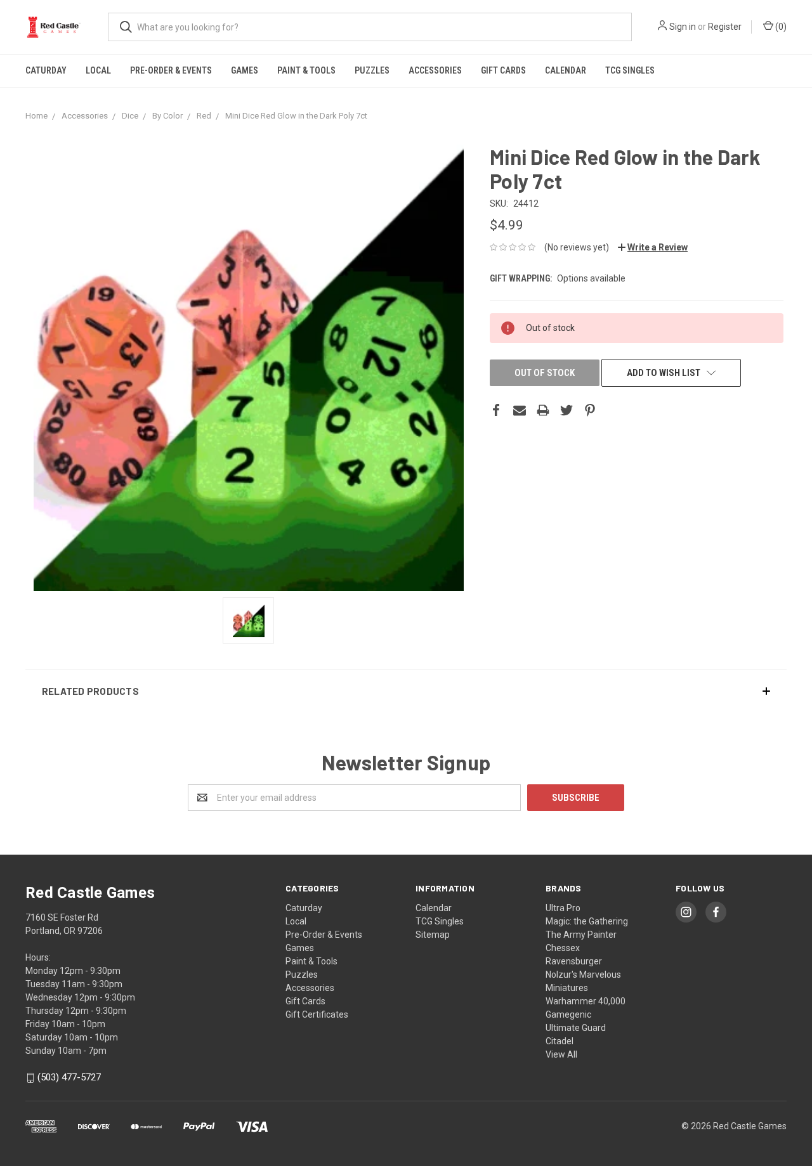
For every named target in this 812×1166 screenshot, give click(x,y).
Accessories (435, 70)
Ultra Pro (563, 908)
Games (244, 70)
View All (561, 1054)
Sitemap (433, 935)
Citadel (559, 1041)
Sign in (682, 27)
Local (98, 70)
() (780, 27)
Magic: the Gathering (587, 921)
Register (725, 27)
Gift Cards (503, 70)
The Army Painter (581, 935)
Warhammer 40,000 (585, 1001)
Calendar (565, 70)
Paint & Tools (306, 70)
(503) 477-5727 (69, 1078)
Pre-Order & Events (171, 70)
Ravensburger (574, 961)
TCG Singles (630, 70)
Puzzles (372, 70)
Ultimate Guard (576, 1028)
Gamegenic (568, 1014)
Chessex (563, 948)
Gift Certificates (316, 1014)
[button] (406, 691)
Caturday (46, 70)
